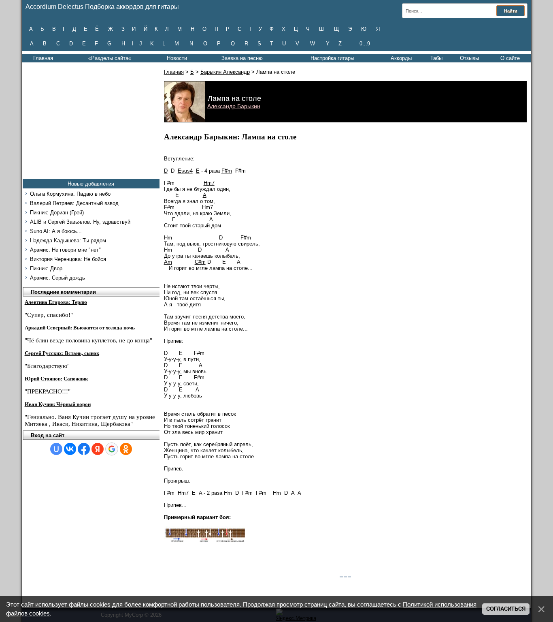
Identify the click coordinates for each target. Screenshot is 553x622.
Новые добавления (91, 184)
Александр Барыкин (233, 106)
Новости (177, 58)
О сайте (510, 58)
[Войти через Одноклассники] (126, 449)
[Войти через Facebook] (84, 449)
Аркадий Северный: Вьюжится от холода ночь (80, 328)
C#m (200, 262)
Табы (436, 58)
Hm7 (209, 183)
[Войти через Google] (111, 448)
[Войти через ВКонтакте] (70, 449)
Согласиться (505, 609)
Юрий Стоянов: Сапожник (56, 379)
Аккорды (401, 58)
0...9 (364, 44)
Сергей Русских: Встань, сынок (62, 353)
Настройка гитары (332, 58)
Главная (43, 58)
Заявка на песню (242, 58)
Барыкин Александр (225, 72)
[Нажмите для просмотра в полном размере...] (204, 541)
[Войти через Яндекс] (97, 449)
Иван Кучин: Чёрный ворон (58, 404)
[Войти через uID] (56, 449)
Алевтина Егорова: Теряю (56, 302)
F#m (226, 171)
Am (168, 262)
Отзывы (469, 58)
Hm (168, 238)
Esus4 (185, 171)
